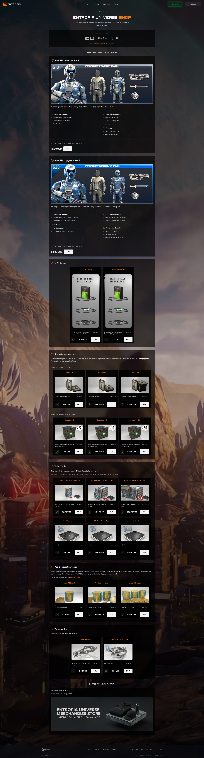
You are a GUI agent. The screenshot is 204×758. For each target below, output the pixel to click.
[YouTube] (137, 749)
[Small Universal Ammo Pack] (69, 493)
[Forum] (160, 749)
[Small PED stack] (69, 595)
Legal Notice (149, 755)
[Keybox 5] (69, 385)
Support (106, 749)
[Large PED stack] (135, 595)
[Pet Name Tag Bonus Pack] (118, 652)
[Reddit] (151, 749)
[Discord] (132, 749)
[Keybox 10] (102, 385)
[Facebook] (146, 749)
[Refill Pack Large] (118, 301)
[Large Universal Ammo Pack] (135, 493)
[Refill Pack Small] (86, 301)
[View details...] (73, 339)
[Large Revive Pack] (135, 533)
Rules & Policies (139, 755)
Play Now (175, 4)
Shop (89, 749)
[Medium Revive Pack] (102, 533)
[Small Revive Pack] (69, 533)
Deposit (97, 749)
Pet (59, 634)
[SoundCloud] (156, 749)
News (114, 749)
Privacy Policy (158, 755)
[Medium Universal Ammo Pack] (102, 493)
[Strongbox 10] (102, 432)
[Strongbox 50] (135, 432)
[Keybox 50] (135, 385)
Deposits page (75, 577)
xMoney (99, 43)
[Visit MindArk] (46, 749)
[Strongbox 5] (69, 432)
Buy (68, 149)
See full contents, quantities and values (67, 143)
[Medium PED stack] (102, 595)
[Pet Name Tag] (86, 652)
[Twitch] (142, 749)
